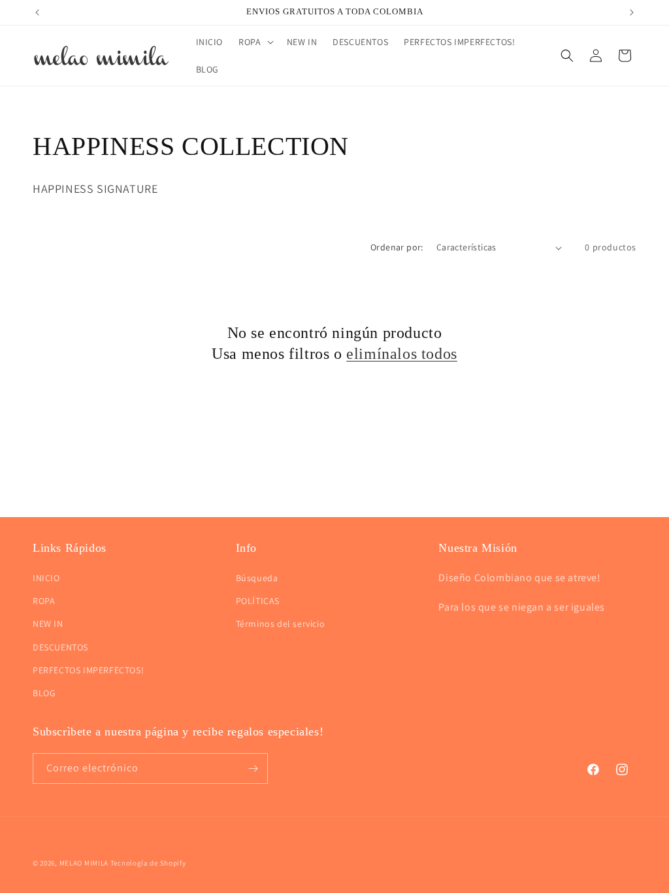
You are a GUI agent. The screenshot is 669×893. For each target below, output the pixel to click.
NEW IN (48, 624)
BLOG (44, 693)
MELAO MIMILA (83, 863)
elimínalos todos (401, 353)
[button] (254, 42)
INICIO (46, 578)
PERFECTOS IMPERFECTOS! (88, 670)
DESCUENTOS (60, 647)
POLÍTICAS (258, 601)
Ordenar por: (396, 247)
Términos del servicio (280, 624)
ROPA (44, 601)
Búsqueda (257, 578)
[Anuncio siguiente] (631, 12)
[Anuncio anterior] (37, 12)
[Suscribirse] (252, 768)
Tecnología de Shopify (148, 863)
